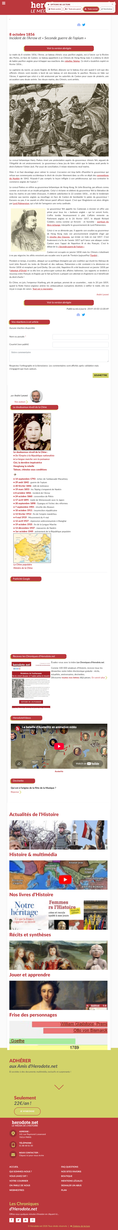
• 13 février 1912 (22, 514)
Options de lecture (81, 1226)
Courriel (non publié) (19, 344)
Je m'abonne (27, 1111)
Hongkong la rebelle (23, 466)
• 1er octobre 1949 (23, 531)
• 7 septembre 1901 (23, 507)
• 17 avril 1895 (21, 500)
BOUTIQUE (66, 1176)
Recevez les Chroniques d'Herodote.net (34, 656)
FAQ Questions (69, 1167)
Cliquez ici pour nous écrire (31, 1155)
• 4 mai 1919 (20, 517)
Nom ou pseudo (17, 337)
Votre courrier (18, 1181)
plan (64, 1190)
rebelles (72, 61)
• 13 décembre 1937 (24, 528)
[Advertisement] (59, 616)
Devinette (18, 781)
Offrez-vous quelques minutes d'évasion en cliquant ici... (34, 1214)
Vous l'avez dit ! (18, 1176)
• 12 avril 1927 (21, 521)
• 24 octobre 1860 (22, 496)
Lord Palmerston (21, 203)
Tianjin (93, 255)
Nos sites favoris (71, 1172)
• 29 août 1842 (21, 482)
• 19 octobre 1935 (22, 524)
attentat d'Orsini (18, 271)
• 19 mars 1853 (21, 489)
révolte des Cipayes (60, 237)
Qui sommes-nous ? (20, 1172)
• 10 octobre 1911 (22, 510)
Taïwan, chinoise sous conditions (30, 470)
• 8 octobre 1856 (22, 493)
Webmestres (16, 1190)
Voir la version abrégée (59, 48)
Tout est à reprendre (43, 289)
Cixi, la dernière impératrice (27, 463)
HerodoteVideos (22, 718)
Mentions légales (71, 1181)
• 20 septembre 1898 (24, 503)
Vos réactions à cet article (25, 322)
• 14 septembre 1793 (24, 479)
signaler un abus (71, 1185)
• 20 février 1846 (22, 486)
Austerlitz (59, 771)
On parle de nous (19, 1185)
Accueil (13, 1167)
